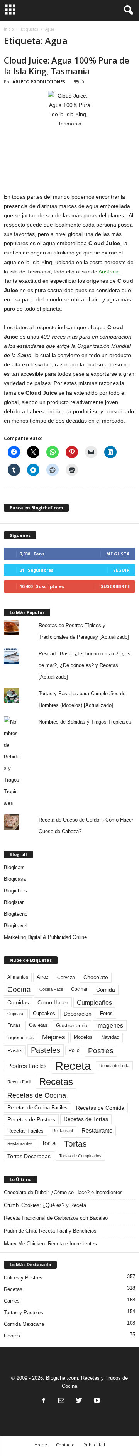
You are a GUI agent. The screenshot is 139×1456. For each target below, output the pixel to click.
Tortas (75, 1143)
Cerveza (66, 977)
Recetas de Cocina (36, 1095)
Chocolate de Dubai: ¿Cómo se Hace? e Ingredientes (63, 1192)
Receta (73, 1065)
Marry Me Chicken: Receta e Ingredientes (50, 1243)
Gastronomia (72, 1025)
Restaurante (96, 1131)
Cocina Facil (51, 989)
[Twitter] (79, 1401)
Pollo (74, 1050)
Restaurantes (20, 1143)
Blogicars (14, 867)
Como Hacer (52, 1002)
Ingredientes (20, 1037)
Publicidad (94, 1444)
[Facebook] (44, 1401)
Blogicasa (15, 879)
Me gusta (118, 554)
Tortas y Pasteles (23, 1312)
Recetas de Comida (100, 1108)
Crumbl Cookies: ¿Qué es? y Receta (45, 1205)
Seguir (121, 570)
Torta (48, 1143)
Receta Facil (19, 1082)
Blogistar (14, 902)
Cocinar (79, 989)
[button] (127, 10)
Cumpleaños (94, 1002)
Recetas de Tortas (86, 1119)
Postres (101, 1050)
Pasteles (45, 1050)
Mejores (53, 1037)
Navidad (110, 1037)
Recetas (56, 1081)
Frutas (13, 1025)
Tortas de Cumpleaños (80, 1155)
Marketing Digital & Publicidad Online (45, 937)
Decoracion (78, 1014)
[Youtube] (96, 1401)
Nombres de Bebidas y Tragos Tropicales (85, 722)
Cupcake (15, 1013)
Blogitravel (15, 925)
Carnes (12, 1301)
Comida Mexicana (24, 1324)
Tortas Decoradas (29, 1156)
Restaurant (62, 1130)
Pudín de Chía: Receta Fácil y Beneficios (50, 1231)
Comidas (18, 1002)
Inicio (9, 29)
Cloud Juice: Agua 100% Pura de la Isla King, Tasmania (66, 65)
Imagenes (109, 1025)
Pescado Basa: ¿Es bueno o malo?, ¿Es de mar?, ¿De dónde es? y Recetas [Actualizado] (85, 665)
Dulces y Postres (23, 1278)
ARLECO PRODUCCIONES (38, 81)
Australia (109, 271)
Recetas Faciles (25, 1131)
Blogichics (15, 891)
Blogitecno (15, 914)
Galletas (38, 1025)
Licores (12, 1336)
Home (40, 1444)
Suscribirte (115, 586)
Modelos (83, 1037)
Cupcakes (44, 1013)
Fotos (106, 1013)
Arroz (43, 977)
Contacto (65, 1444)
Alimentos (17, 977)
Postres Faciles (27, 1065)
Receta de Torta (114, 1065)
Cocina (19, 989)
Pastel (14, 1050)
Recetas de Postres (31, 1119)
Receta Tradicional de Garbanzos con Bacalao (56, 1218)
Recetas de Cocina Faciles (37, 1107)
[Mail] (61, 1401)
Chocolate (95, 977)
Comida (105, 990)
